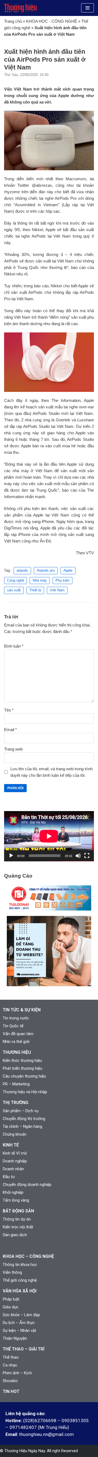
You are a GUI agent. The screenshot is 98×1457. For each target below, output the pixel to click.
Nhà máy (40, 580)
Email (10, 729)
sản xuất (14, 590)
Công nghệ (15, 580)
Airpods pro (46, 570)
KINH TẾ (11, 1145)
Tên (9, 710)
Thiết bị (35, 590)
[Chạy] (11, 855)
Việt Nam (57, 590)
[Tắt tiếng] (78, 855)
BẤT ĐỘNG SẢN (18, 1210)
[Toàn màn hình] (87, 855)
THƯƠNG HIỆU (17, 1052)
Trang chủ (13, 21)
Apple (67, 570)
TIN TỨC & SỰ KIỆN (22, 1009)
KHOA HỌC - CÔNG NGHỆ (51, 21)
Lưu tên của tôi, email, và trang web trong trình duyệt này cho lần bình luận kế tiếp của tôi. (51, 772)
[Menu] (87, 7)
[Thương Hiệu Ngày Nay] (20, 8)
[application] (49, 836)
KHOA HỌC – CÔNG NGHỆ (28, 1256)
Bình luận (13, 646)
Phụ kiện (62, 580)
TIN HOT (11, 1391)
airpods (22, 570)
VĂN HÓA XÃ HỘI (19, 1290)
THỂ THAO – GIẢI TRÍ (23, 1349)
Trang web (13, 749)
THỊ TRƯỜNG (15, 1102)
